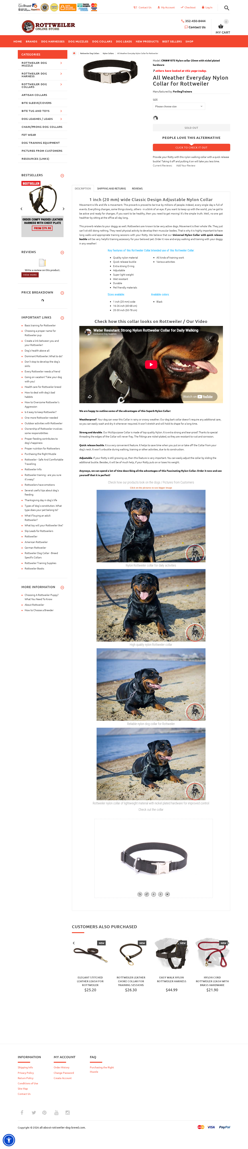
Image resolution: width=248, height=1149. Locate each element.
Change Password (64, 1072)
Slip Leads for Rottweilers (39, 531)
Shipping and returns (111, 188)
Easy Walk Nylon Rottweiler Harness (171, 979)
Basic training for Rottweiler (40, 325)
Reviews (137, 188)
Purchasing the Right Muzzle (40, 454)
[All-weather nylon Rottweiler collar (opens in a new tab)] (151, 525)
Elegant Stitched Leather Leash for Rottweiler (90, 981)
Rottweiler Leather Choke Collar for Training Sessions (131, 981)
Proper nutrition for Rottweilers (42, 448)
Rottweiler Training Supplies (40, 563)
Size (155, 99)
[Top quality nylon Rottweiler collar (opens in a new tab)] (151, 605)
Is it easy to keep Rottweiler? (40, 412)
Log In (209, 7)
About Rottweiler (34, 604)
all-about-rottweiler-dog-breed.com (62, 1127)
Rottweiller (31, 536)
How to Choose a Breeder (39, 610)
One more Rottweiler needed (41, 417)
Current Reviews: (162, 165)
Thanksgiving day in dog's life (41, 500)
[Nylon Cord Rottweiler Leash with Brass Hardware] (212, 954)
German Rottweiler (35, 547)
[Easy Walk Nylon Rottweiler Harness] (171, 954)
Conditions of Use (28, 1083)
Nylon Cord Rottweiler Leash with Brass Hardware (212, 981)
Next (228, 942)
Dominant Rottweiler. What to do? (43, 356)
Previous (73, 942)
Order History (61, 1067)
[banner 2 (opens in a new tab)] (42, 208)
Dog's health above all (37, 350)
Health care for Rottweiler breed (43, 386)
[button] (225, 8)
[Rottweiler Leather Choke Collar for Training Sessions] (131, 954)
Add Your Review (185, 165)
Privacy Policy (26, 1072)
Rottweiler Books (34, 568)
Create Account (63, 1078)
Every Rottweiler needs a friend (42, 371)
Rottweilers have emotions (40, 484)
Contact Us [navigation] (145, 7)
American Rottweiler (36, 542)
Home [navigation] (74, 53)
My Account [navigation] (168, 7)
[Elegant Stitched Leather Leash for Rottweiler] (90, 954)
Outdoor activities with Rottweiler (43, 423)
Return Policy (25, 1078)
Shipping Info (25, 1067)
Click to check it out (192, 147)
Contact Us (197, 27)
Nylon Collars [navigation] (108, 53)
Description (83, 188)
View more (30, 274)
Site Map (23, 1088)
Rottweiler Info (33, 469)
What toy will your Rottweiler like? (44, 525)
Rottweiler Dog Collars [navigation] (89, 53)
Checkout (190, 7)
